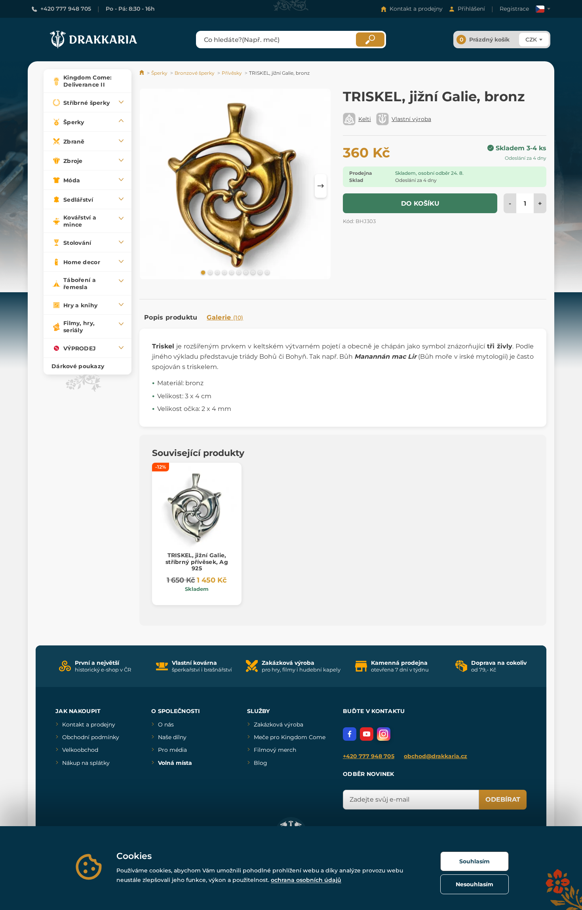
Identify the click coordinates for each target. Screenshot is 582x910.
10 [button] (266, 272)
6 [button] (238, 272)
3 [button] (216, 272)
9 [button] (259, 272)
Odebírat (502, 799)
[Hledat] (370, 39)
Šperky (159, 73)
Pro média (172, 749)
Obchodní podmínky (90, 737)
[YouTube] (366, 734)
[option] (235, 185)
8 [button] (252, 272)
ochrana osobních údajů (306, 880)
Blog (260, 762)
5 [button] (230, 272)
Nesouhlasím (474, 884)
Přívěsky (232, 73)
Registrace (514, 8)
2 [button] (209, 272)
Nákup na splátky (86, 762)
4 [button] (223, 272)
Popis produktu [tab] (170, 317)
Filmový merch (275, 749)
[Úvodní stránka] (142, 73)
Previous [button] (149, 186)
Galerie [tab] (225, 317)
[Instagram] (383, 734)
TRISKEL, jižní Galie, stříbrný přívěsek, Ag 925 (196, 562)
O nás (166, 724)
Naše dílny (172, 737)
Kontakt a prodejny (416, 8)
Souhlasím (474, 861)
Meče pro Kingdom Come (289, 737)
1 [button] (202, 272)
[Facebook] (349, 734)
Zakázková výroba (278, 724)
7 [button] (245, 272)
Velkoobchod (80, 749)
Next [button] (321, 186)
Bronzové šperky (195, 73)
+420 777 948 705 (65, 8)
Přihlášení (471, 8)
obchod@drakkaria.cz (435, 756)
